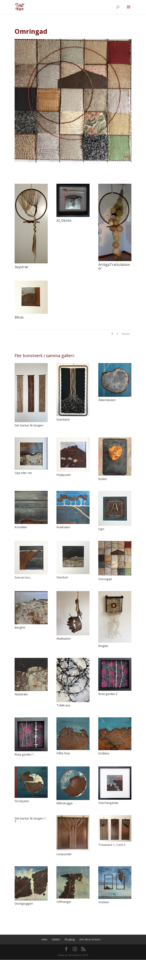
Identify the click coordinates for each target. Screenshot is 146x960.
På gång (70, 939)
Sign (101, 529)
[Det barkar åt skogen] (31, 392)
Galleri (56, 939)
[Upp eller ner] (31, 453)
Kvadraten (63, 527)
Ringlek (103, 646)
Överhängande (108, 803)
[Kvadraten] (73, 507)
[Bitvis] (31, 313)
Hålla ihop (63, 753)
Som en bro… (23, 577)
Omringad (105, 579)
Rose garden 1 (24, 754)
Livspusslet (63, 854)
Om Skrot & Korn (89, 939)
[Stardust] (73, 557)
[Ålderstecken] (114, 380)
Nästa (126, 334)
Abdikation (63, 639)
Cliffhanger (63, 902)
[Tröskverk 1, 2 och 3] (114, 828)
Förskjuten (22, 801)
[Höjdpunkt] (73, 454)
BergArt (20, 627)
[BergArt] (31, 607)
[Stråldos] (114, 733)
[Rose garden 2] (114, 674)
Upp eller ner (23, 473)
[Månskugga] (73, 783)
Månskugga (64, 803)
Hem (44, 939)
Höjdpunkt (63, 475)
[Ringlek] (114, 617)
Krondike (21, 527)
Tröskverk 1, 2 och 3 (111, 845)
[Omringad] (114, 558)
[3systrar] (31, 263)
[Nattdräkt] (31, 674)
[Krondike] (31, 507)
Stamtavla (63, 419)
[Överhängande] (114, 783)
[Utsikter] (114, 882)
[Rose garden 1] (31, 734)
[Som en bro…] (31, 557)
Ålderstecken (107, 400)
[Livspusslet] (73, 833)
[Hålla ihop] (73, 733)
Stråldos (103, 753)
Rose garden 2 (108, 694)
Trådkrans (63, 705)
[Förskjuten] (31, 782)
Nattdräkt (21, 694)
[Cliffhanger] (73, 882)
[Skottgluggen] (31, 883)
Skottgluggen (24, 904)
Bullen (102, 479)
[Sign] (114, 508)
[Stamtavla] (73, 389)
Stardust (62, 577)
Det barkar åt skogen (29, 425)
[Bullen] (114, 456)
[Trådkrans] (73, 680)
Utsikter (103, 902)
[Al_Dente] (73, 217)
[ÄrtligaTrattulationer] (114, 261)
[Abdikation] (73, 613)
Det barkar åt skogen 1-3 (31, 819)
